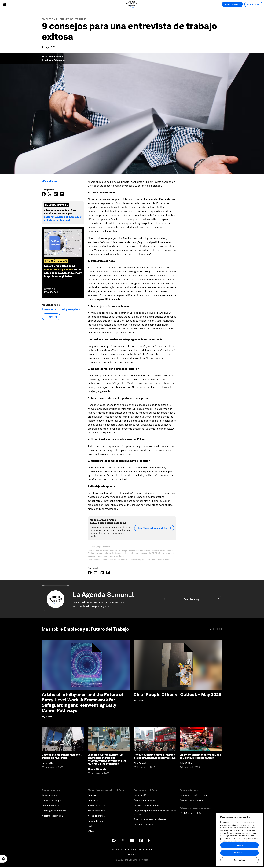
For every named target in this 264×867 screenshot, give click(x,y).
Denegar (239, 845)
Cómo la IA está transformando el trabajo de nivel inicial (62, 756)
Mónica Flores (49, 181)
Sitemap (132, 854)
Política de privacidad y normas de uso (132, 849)
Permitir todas (239, 853)
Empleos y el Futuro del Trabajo (64, 19)
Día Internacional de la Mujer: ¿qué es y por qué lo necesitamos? (200, 756)
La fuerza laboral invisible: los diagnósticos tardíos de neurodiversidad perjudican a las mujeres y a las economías (107, 759)
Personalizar (239, 860)
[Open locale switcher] (3, 858)
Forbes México (53, 60)
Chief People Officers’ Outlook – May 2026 (178, 694)
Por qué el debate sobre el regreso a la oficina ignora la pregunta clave (155, 756)
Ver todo (216, 629)
